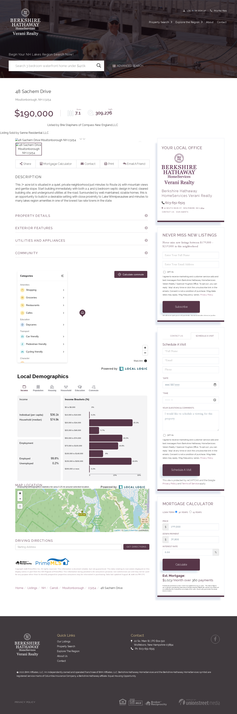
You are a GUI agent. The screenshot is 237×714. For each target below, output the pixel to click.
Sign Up (202, 11)
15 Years (197, 512)
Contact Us (168, 212)
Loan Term (168, 512)
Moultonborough (73, 588)
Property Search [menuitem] (159, 22)
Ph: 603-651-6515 (144, 648)
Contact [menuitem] (222, 22)
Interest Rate (170, 546)
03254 (92, 588)
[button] (99, 66)
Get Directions (136, 546)
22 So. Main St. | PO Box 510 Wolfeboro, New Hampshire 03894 (153, 643)
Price (165, 521)
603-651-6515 (220, 10)
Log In (190, 11)
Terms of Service (190, 483)
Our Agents (182, 212)
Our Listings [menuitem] (63, 641)
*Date (165, 378)
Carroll (54, 588)
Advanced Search (130, 65)
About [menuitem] (210, 22)
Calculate (181, 564)
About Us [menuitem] (62, 656)
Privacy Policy (206, 295)
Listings (32, 588)
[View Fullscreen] (20, 506)
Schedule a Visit (205, 336)
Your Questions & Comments (178, 408)
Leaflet (117, 530)
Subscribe (181, 306)
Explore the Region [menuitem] (188, 22)
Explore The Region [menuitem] (68, 651)
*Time (165, 393)
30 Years (183, 512)
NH (43, 588)
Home (19, 588)
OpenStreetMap (131, 530)
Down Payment (171, 534)
